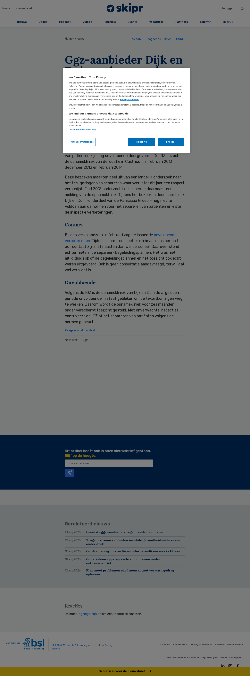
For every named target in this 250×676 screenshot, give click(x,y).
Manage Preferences (82, 142)
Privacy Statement (129, 99)
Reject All (141, 142)
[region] (126, 110)
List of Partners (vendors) (82, 129)
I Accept (171, 142)
